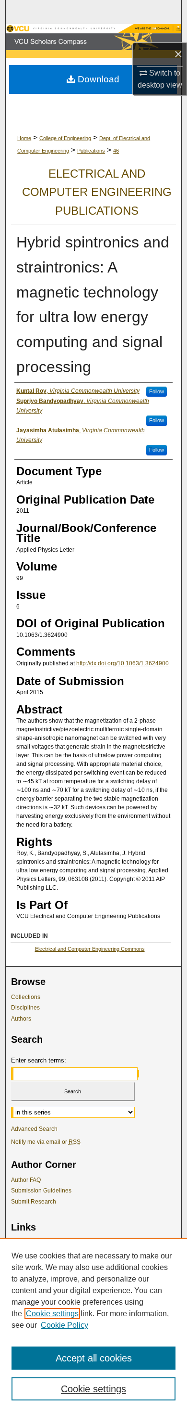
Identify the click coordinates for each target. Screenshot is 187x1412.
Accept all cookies (94, 1358)
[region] (93, 1325)
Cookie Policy (64, 1325)
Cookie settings (52, 1313)
